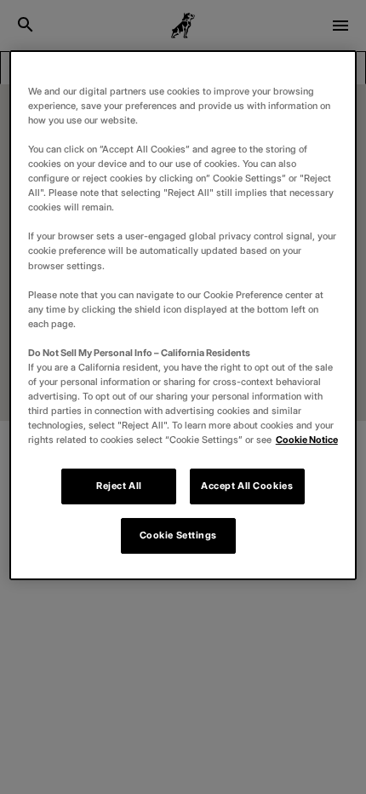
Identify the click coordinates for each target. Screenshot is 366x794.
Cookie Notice (307, 440)
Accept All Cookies (247, 486)
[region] (183, 315)
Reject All (119, 486)
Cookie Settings (179, 535)
